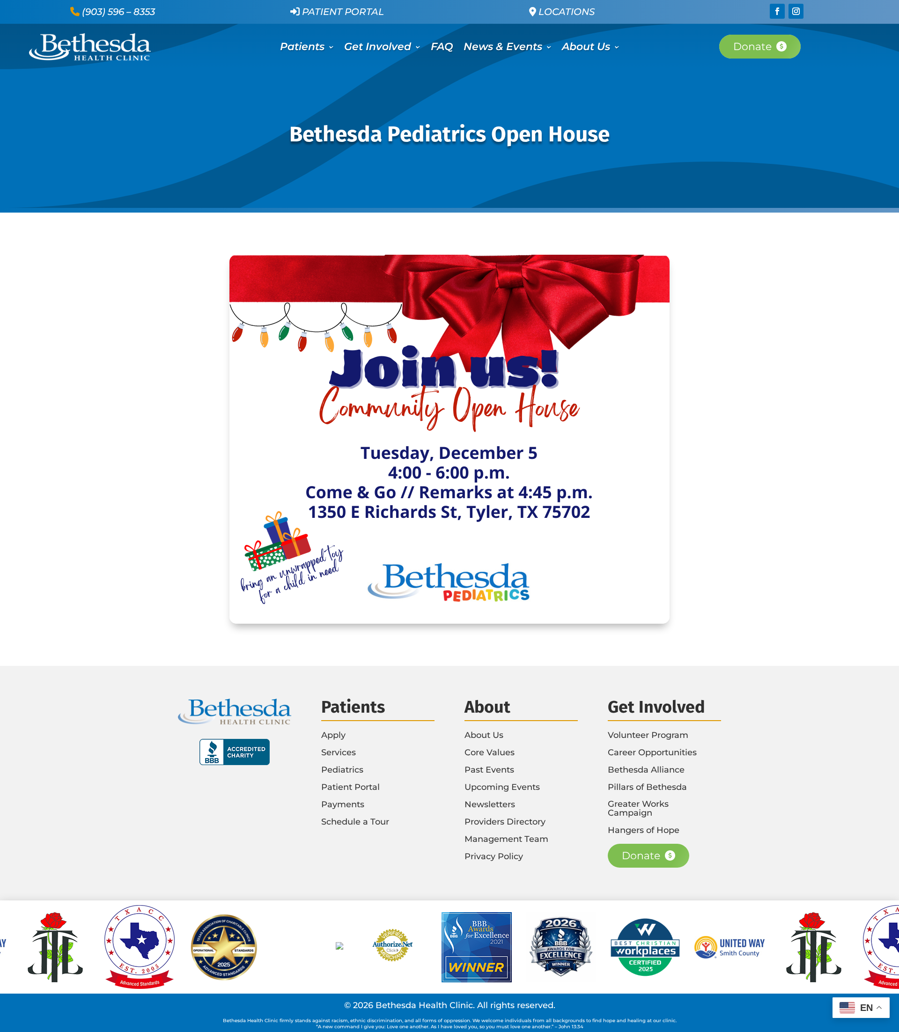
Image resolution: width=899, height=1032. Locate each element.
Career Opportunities (652, 752)
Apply (333, 735)
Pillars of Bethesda (647, 787)
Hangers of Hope (643, 830)
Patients (302, 48)
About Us (586, 48)
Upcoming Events (502, 787)
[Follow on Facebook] (777, 11)
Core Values (489, 752)
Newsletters (489, 804)
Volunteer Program (648, 735)
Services (338, 752)
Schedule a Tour (355, 822)
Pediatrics (342, 770)
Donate (752, 46)
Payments (342, 804)
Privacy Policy (493, 856)
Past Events (489, 770)
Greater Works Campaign (638, 808)
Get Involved (377, 48)
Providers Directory (504, 822)
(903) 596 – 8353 (118, 11)
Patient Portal (342, 11)
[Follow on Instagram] (795, 11)
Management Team (506, 839)
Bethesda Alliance (646, 770)
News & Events (503, 48)
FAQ (442, 48)
